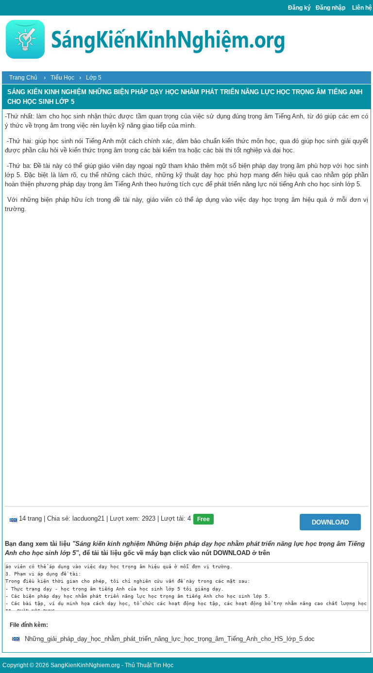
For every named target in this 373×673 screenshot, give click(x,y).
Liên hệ (362, 7)
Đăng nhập (330, 7)
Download (330, 522)
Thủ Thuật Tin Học (149, 665)
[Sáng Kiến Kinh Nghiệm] (145, 39)
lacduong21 (88, 518)
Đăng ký (299, 7)
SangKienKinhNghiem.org (85, 665)
